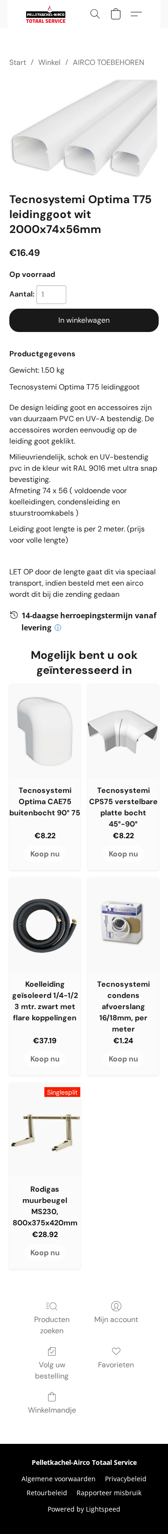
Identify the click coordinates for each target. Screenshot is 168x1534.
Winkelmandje (52, 1410)
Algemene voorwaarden (58, 1478)
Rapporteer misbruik (109, 1492)
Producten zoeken (52, 1325)
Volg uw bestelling (52, 1370)
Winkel (49, 62)
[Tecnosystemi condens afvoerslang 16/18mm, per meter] (123, 924)
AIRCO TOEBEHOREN (108, 62)
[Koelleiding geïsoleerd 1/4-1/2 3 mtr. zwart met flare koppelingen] (44, 924)
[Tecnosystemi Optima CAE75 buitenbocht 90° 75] (44, 731)
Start (17, 62)
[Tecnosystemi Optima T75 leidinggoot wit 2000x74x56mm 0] (84, 127)
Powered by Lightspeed (84, 1509)
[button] (46, 14)
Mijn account (116, 1319)
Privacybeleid (126, 1478)
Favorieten (116, 1365)
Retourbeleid (47, 1492)
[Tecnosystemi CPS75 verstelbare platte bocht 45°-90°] (123, 731)
